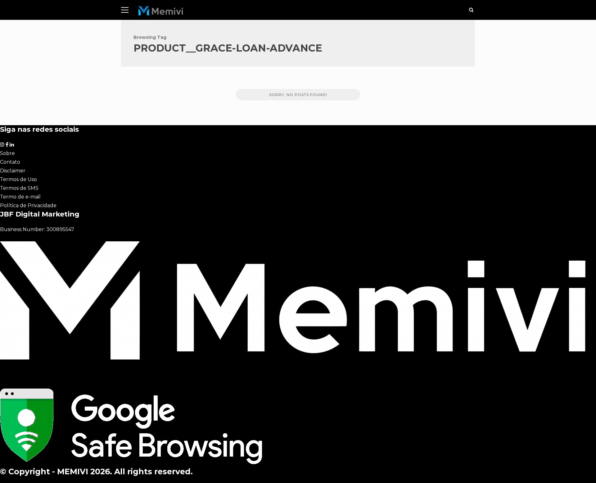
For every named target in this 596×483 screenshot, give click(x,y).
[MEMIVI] (160, 12)
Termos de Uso (18, 179)
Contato (10, 162)
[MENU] (125, 10)
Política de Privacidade (28, 205)
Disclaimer (12, 171)
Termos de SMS (19, 188)
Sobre (7, 153)
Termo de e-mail (20, 197)
